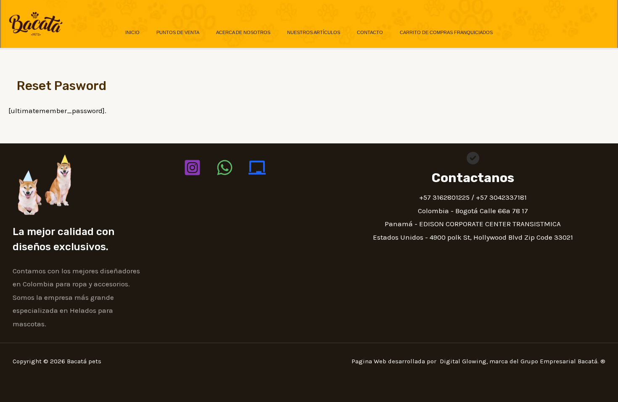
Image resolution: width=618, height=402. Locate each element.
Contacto (370, 32)
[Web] (257, 167)
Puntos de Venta (177, 32)
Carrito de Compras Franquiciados (446, 32)
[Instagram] (192, 167)
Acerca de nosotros (243, 32)
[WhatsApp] (224, 167)
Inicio (132, 32)
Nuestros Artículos (313, 32)
